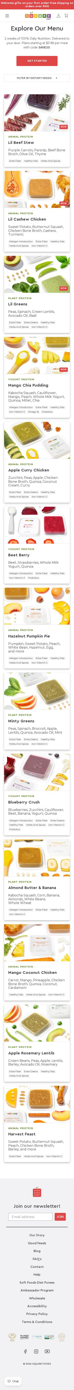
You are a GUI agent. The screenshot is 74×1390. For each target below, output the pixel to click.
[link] (38, 16)
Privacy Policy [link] (37, 1314)
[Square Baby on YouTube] (47, 1351)
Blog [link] (37, 1251)
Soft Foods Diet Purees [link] (37, 1282)
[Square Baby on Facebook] (25, 1351)
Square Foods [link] (41, 1364)
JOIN (60, 1216)
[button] (7, 16)
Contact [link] (37, 1266)
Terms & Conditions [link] (37, 1322)
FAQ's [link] (37, 1259)
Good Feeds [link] (37, 1243)
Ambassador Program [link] (37, 1290)
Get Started (37, 60)
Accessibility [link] (37, 1306)
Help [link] (37, 1274)
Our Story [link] (37, 1235)
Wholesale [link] (37, 1298)
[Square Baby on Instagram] (36, 1351)
